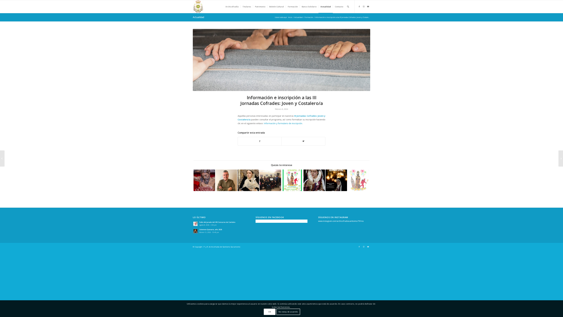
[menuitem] (232, 6)
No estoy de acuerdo (288, 312)
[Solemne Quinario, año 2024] (560, 158)
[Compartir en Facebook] (260, 141)
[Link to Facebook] (359, 6)
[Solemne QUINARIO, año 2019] (204, 180)
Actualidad (198, 17)
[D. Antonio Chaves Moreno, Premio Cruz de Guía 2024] (2, 158)
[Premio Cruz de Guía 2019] (226, 180)
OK (269, 312)
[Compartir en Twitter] (303, 141)
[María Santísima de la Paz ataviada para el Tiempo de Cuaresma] (314, 180)
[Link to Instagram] (363, 6)
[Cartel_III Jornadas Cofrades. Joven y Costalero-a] (281, 60)
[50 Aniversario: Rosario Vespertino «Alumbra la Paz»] (336, 180)
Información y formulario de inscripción (283, 123)
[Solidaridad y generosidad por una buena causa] (270, 180)
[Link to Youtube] (368, 6)
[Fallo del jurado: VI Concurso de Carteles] (358, 180)
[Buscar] (348, 6)
